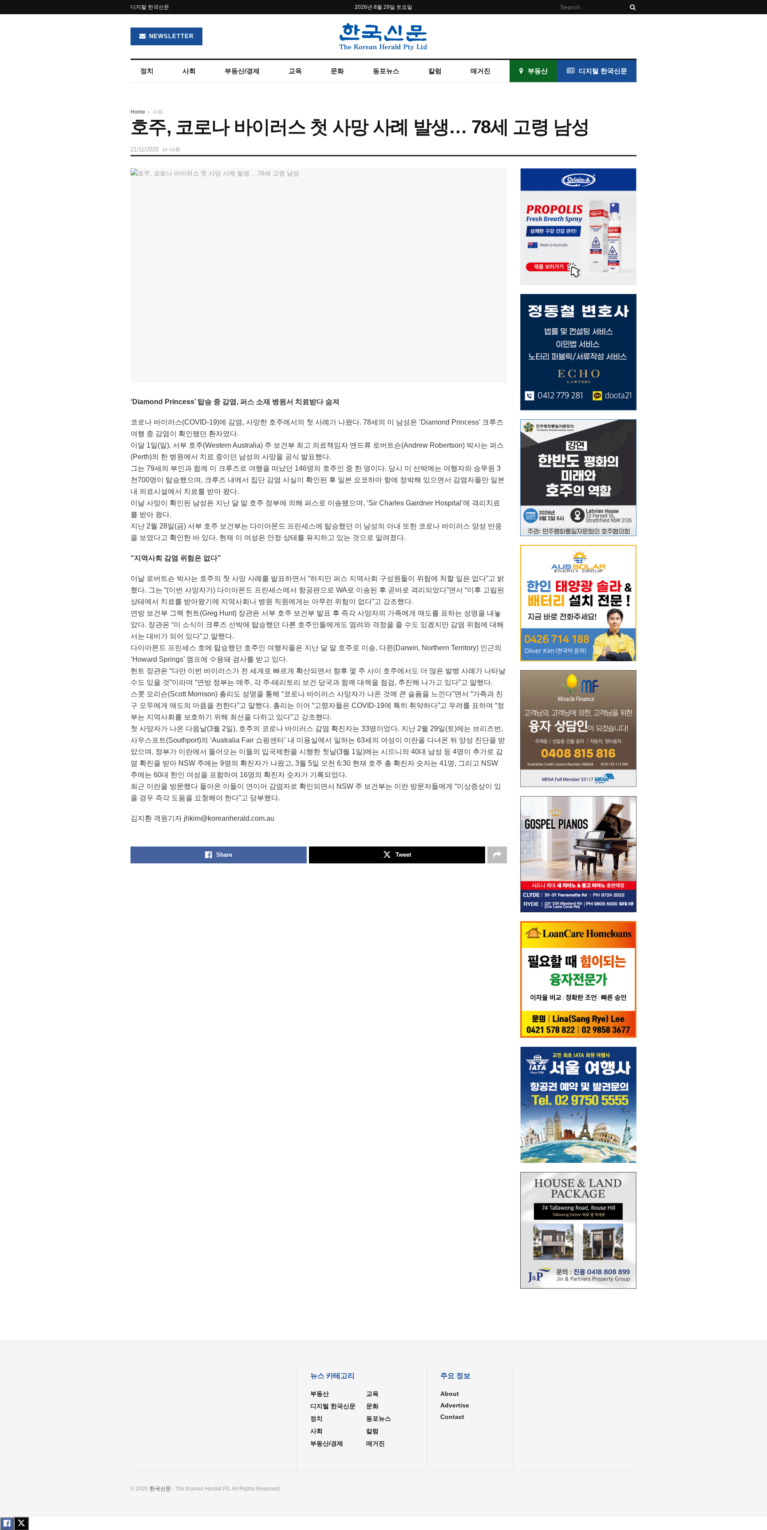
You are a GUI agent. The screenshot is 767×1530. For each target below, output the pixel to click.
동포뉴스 (386, 71)
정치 (147, 71)
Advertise (454, 1405)
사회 (189, 71)
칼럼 (435, 71)
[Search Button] (631, 7)
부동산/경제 (242, 71)
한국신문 (160, 1489)
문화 (337, 71)
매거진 (480, 71)
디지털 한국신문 (149, 7)
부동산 (538, 71)
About (449, 1393)
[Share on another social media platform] (497, 854)
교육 (295, 71)
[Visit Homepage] (383, 36)
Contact (452, 1416)
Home (137, 112)
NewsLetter (170, 36)
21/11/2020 (144, 149)
